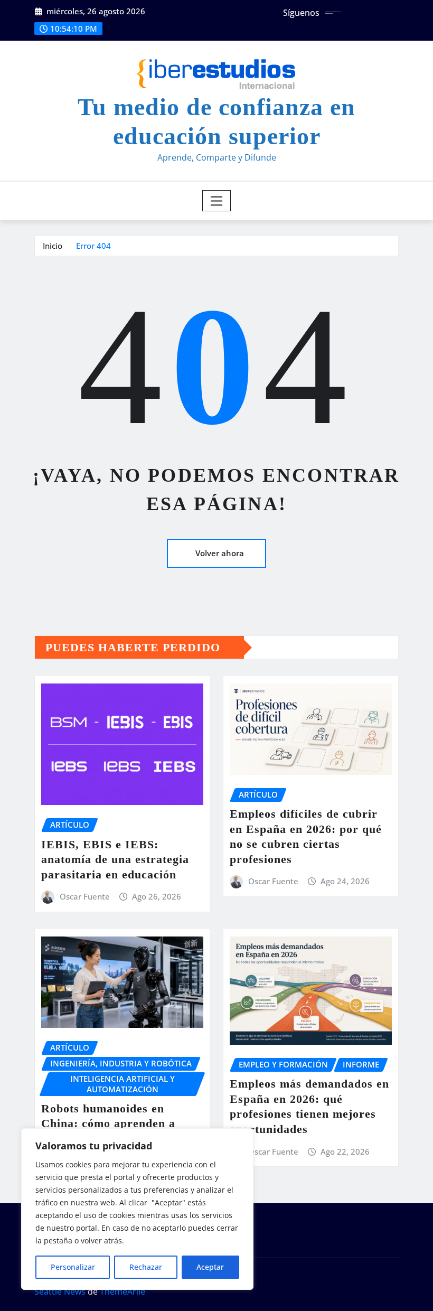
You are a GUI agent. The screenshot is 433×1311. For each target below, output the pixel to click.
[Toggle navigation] (216, 200)
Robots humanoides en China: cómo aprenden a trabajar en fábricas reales (114, 1123)
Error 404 (93, 245)
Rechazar (145, 1267)
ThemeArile (122, 1291)
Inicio (52, 245)
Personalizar (73, 1267)
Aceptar (210, 1267)
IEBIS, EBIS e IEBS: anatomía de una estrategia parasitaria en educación (115, 859)
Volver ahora (219, 553)
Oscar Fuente (85, 896)
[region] (137, 1209)
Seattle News (60, 1291)
